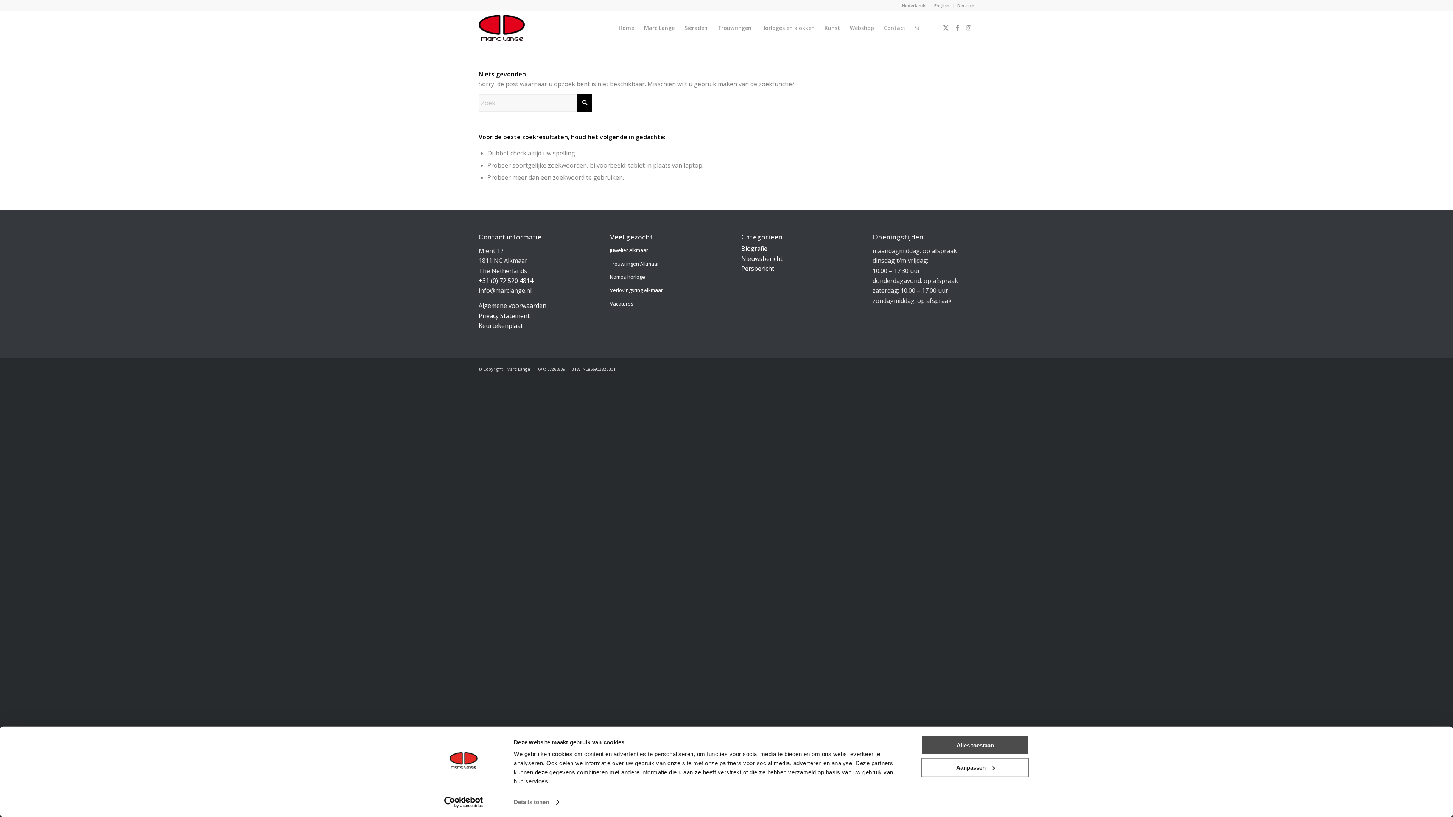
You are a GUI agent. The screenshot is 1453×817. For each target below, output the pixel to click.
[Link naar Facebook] (957, 27)
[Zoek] (917, 28)
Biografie (754, 248)
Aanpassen (971, 767)
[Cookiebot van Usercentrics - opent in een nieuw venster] (464, 802)
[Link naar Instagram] (968, 27)
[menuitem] (914, 6)
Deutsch (965, 5)
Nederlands (914, 5)
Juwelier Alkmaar (629, 250)
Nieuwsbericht (762, 259)
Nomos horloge (627, 276)
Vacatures (621, 303)
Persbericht (757, 268)
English (941, 5)
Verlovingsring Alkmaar (636, 290)
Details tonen (531, 802)
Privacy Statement (504, 316)
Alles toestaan (975, 745)
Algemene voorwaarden (512, 305)
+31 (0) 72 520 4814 (506, 280)
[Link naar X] (946, 27)
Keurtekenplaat (501, 326)
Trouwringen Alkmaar (634, 263)
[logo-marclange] (502, 28)
